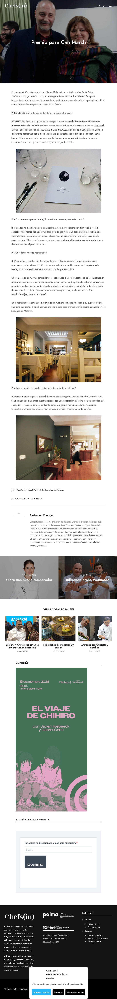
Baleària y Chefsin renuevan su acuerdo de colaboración (22, 646)
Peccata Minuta (94, 927)
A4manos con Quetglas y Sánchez (94, 646)
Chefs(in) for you (94, 941)
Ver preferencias (75, 992)
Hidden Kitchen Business (98, 938)
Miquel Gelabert (54, 92)
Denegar (58, 992)
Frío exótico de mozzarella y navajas (58, 646)
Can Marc (98, 125)
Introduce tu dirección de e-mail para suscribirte (50, 843)
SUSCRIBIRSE (35, 865)
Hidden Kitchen (94, 924)
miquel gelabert (34, 490)
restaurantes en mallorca (53, 490)
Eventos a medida (95, 935)
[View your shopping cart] (98, 5)
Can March (21, 490)
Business (88, 931)
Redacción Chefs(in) (21, 498)
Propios (88, 919)
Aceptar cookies (42, 992)
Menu (110, 5)
